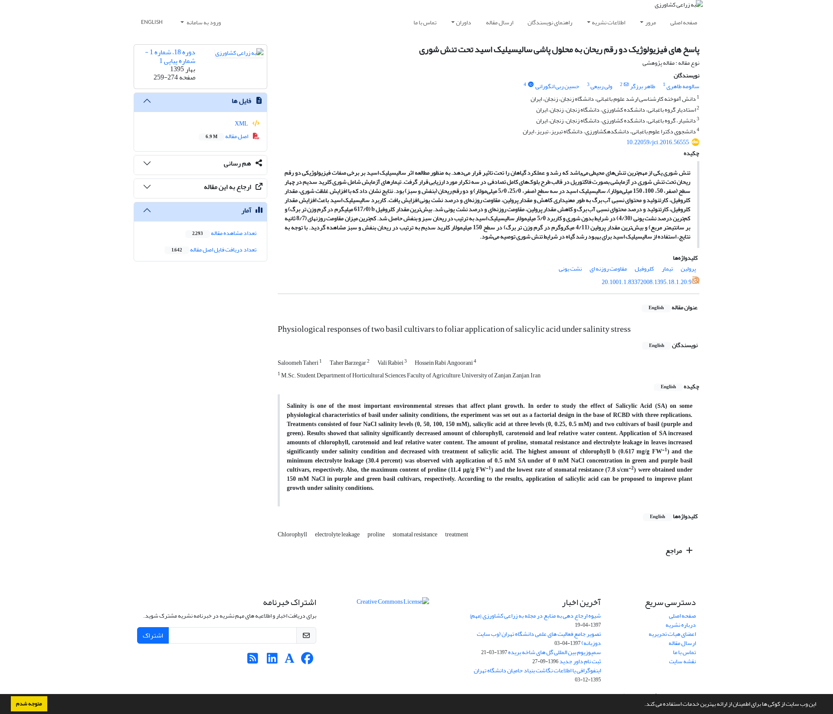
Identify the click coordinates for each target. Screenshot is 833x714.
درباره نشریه (681, 625)
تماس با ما (424, 22)
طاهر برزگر (642, 86)
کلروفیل (644, 268)
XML (242, 123)
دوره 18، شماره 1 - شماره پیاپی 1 (170, 56)
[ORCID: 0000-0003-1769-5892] (530, 84)
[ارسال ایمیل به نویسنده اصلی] (626, 84)
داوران (463, 22)
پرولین (688, 268)
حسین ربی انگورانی (557, 86)
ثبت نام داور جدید (580, 661)
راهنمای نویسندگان (550, 22)
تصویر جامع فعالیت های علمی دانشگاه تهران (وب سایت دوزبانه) (539, 638)
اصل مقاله (227, 136)
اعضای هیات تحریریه (672, 634)
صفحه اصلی (683, 22)
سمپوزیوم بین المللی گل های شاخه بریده (554, 652)
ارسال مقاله (499, 22)
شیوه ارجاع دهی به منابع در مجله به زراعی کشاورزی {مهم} (535, 615)
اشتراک (153, 635)
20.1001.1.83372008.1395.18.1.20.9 (647, 282)
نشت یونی (570, 268)
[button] (642, 705)
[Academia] (289, 661)
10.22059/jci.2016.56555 (657, 142)
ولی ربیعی (601, 86)
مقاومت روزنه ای (608, 268)
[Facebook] (307, 661)
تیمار (667, 268)
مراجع (674, 550)
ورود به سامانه (203, 22)
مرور (650, 22)
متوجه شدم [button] (29, 703)
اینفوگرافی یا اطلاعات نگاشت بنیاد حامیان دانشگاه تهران (537, 670)
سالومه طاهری (682, 86)
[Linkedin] (272, 661)
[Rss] (252, 661)
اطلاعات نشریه (608, 22)
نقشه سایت (682, 661)
